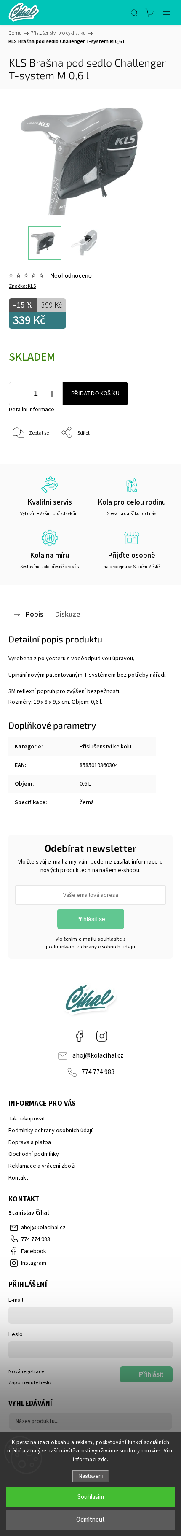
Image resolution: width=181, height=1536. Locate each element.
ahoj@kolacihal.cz (97, 1055)
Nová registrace (26, 1371)
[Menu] (166, 12)
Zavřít (154, 454)
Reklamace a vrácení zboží (41, 1166)
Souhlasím (90, 1497)
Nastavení (90, 1476)
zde (102, 1459)
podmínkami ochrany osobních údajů (91, 946)
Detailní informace (31, 409)
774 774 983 (98, 1072)
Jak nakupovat (26, 1119)
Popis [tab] (34, 614)
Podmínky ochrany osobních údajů (51, 1130)
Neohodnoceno (71, 275)
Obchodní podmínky (33, 1154)
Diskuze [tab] (67, 614)
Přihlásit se (90, 918)
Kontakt (18, 1178)
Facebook (79, 1036)
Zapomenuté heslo (29, 1382)
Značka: (22, 286)
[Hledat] (134, 12)
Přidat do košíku (95, 394)
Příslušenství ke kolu (105, 746)
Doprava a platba (29, 1142)
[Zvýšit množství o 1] (51, 394)
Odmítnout (90, 1519)
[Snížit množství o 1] (19, 394)
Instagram (102, 1036)
